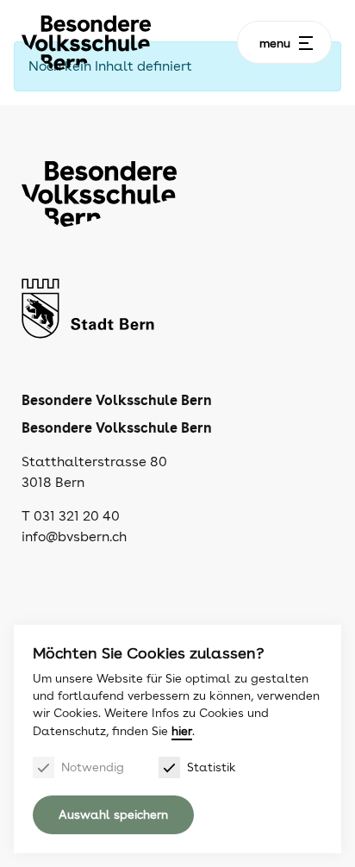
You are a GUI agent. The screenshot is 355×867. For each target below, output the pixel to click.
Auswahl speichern (113, 814)
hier (181, 731)
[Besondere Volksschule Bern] (86, 43)
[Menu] (306, 43)
